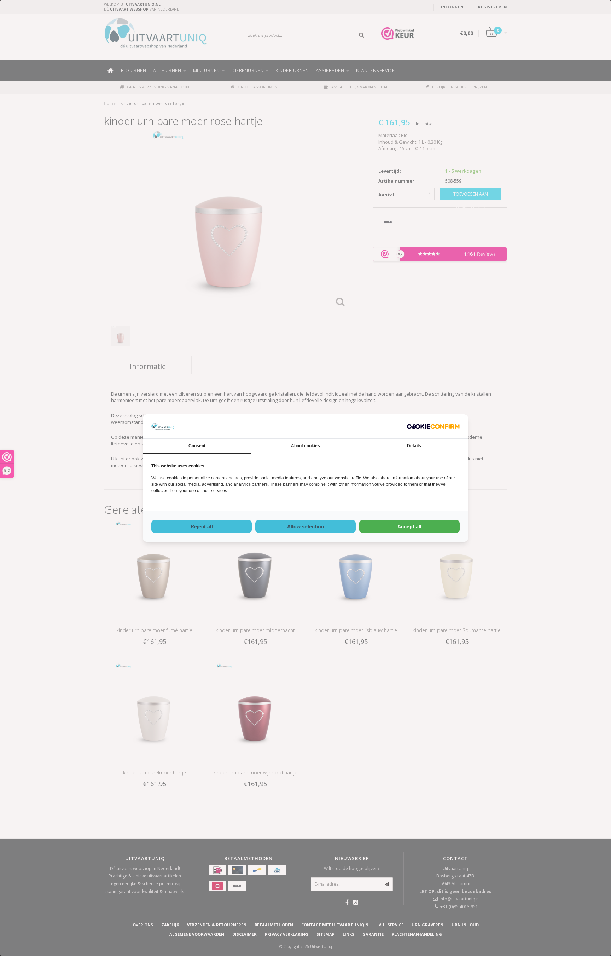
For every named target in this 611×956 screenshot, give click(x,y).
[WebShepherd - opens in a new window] (433, 426)
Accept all (409, 526)
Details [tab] (414, 445)
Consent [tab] (196, 445)
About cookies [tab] (305, 445)
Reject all (202, 526)
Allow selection (305, 526)
